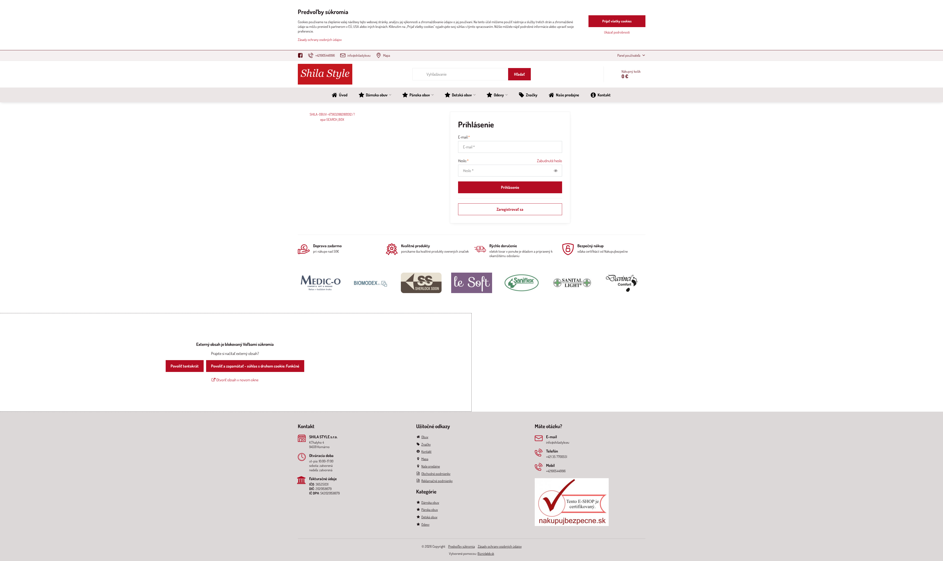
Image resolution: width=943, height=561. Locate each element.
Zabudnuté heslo (549, 160)
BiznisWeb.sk (486, 553)
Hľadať (519, 74)
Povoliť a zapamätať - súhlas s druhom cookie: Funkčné (255, 366)
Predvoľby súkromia (461, 546)
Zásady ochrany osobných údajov (500, 546)
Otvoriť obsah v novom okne (236, 379)
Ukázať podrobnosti (617, 32)
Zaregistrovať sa (510, 209)
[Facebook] (302, 55)
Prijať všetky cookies (617, 21)
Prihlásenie (510, 187)
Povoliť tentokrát (185, 366)
